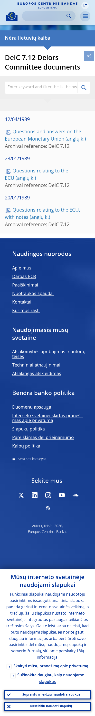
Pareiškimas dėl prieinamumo (43, 438)
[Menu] (85, 16)
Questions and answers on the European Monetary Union (43, 136)
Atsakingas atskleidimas (36, 374)
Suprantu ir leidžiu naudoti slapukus (51, 694)
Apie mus (21, 268)
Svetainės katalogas (31, 459)
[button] (85, 5)
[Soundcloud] (75, 495)
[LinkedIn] (34, 495)
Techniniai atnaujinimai (36, 365)
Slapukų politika (28, 429)
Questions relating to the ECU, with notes (42, 214)
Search (69, 16)
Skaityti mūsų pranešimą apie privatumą (50, 666)
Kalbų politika (26, 446)
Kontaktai (21, 302)
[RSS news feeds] (48, 507)
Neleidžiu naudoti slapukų (51, 706)
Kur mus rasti (26, 311)
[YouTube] (62, 495)
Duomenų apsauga (31, 407)
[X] (21, 495)
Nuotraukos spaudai (33, 294)
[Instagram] (48, 495)
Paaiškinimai (25, 285)
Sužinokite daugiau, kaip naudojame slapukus (50, 678)
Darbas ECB (24, 277)
